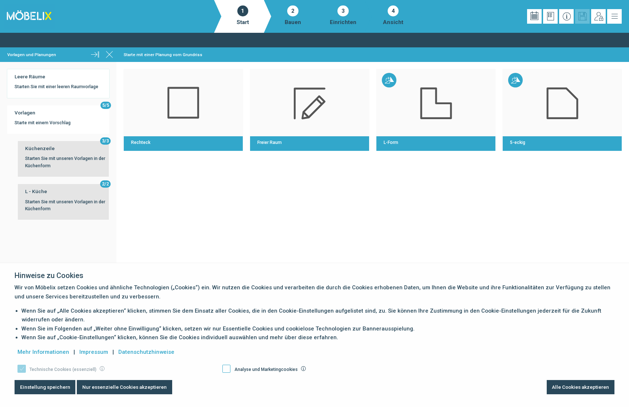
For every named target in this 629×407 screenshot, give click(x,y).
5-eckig (517, 142)
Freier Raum (269, 142)
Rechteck (140, 142)
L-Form (391, 142)
